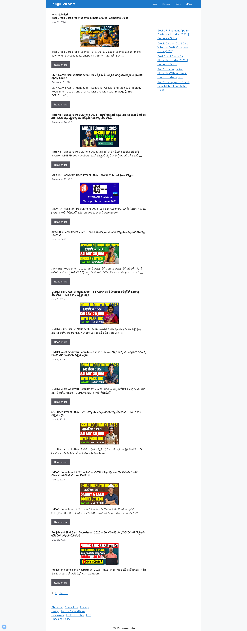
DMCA (189, 4)
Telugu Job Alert (63, 4)
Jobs (155, 4)
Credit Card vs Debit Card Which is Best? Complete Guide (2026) (172, 47)
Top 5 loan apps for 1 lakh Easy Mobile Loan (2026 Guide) (173, 85)
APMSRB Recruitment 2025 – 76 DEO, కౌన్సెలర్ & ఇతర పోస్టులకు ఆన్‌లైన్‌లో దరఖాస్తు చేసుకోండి (98, 233)
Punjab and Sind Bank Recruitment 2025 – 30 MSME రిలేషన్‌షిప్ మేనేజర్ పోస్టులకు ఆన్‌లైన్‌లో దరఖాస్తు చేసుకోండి (98, 534)
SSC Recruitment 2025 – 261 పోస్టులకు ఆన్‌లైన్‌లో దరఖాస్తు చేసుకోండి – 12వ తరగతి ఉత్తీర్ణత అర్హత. (96, 413)
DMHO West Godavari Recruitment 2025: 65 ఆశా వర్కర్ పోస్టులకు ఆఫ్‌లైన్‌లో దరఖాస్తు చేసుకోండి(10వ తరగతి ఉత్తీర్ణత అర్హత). (98, 353)
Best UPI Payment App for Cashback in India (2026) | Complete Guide (173, 34)
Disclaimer (57, 615)
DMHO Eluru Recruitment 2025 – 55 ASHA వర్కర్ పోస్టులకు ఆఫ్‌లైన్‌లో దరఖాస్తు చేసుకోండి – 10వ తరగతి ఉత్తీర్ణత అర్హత (95, 293)
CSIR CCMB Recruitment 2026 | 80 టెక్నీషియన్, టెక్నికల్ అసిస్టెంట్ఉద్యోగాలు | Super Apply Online (97, 76)
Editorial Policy (75, 615)
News (178, 4)
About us (57, 607)
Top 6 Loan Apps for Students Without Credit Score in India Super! (172, 73)
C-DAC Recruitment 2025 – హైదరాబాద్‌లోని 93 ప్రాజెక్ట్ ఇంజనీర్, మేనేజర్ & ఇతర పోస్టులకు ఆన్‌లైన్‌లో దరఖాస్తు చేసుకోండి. (94, 473)
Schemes (166, 4)
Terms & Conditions (73, 611)
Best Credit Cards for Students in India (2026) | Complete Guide (89, 17)
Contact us (71, 607)
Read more (60, 64)
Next (63, 593)
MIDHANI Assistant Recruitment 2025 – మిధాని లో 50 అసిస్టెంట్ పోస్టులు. (92, 175)
